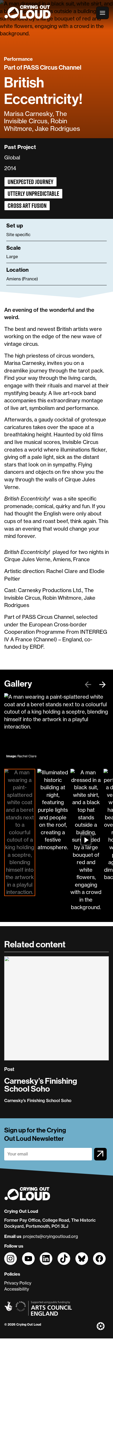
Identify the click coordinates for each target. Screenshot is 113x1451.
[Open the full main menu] (102, 13)
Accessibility (16, 1289)
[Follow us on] (10, 1258)
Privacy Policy (17, 1283)
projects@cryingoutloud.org (50, 1236)
